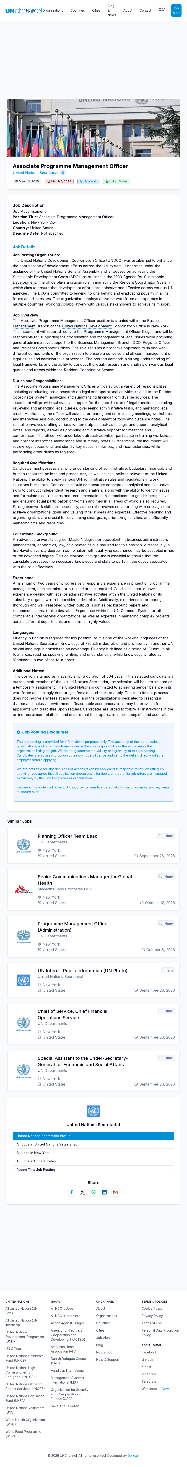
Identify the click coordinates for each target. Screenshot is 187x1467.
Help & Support (107, 1359)
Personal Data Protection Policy (160, 1332)
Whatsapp (149, 1389)
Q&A (162, 9)
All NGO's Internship (66, 1316)
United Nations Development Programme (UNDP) (24, 1336)
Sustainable (23, 277)
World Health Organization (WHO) (25, 1422)
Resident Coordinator (38, 348)
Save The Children (65, 1406)
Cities (96, 10)
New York (90, 181)
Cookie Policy (152, 1308)
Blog (99, 1345)
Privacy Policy (152, 1316)
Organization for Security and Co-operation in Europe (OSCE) (69, 1394)
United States (118, 181)
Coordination (83, 260)
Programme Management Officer (112, 331)
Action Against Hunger (67, 1323)
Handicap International (67, 1370)
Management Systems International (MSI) (67, 1380)
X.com (146, 1367)
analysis (137, 364)
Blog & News (112, 10)
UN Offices (13, 1348)
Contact (145, 10)
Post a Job (104, 1352)
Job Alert (176, 10)
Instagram (149, 1374)
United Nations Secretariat (35, 172)
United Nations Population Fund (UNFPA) (24, 1398)
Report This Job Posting (36, 1170)
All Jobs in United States (36, 1161)
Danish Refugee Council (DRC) (69, 1361)
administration (155, 539)
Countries (77, 10)
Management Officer (96, 217)
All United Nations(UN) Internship (22, 1322)
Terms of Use (152, 1323)
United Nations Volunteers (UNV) (24, 1410)
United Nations (33, 260)
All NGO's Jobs (62, 1308)
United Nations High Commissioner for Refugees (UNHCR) (20, 1372)
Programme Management (61, 320)
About (127, 10)
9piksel (133, 1455)
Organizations (52, 10)
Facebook (149, 1352)
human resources (28, 474)
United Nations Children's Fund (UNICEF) (24, 1358)
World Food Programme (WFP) (23, 1434)
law (61, 545)
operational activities (116, 391)
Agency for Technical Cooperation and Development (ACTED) (68, 1334)
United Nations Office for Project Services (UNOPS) (25, 1386)
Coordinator (145, 282)
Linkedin (148, 1359)
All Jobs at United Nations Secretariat (47, 1144)
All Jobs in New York (33, 1153)
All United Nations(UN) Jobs (22, 1310)
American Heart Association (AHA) (64, 1349)
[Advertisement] (93, 58)
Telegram (149, 1381)
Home (30, 10)
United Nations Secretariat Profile (43, 1136)
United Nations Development (87, 326)
